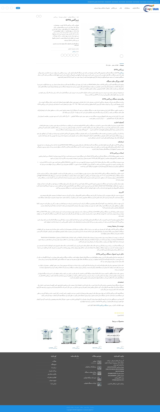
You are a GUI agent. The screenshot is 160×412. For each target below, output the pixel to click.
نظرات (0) (108, 65)
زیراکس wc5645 (53, 348)
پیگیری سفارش (52, 374)
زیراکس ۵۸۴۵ (120, 348)
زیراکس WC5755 (97, 348)
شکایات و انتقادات (70, 407)
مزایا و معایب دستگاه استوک (90, 372)
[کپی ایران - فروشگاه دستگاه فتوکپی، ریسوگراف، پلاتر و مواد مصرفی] (150, 8)
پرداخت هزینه (52, 371)
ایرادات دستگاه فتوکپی (90, 383)
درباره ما (54, 367)
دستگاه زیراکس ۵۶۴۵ (102, 305)
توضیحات (122, 65)
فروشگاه (53, 364)
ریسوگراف (127, 8)
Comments (93, 363)
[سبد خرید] (2, 8)
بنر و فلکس (114, 8)
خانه (78, 17)
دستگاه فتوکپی (136, 8)
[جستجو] (11, 8)
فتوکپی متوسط (62, 17)
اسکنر (94, 361)
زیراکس (56, 17)
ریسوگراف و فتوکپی (90, 366)
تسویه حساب (52, 380)
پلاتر (121, 8)
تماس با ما (53, 383)
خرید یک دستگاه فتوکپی (90, 377)
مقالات (54, 361)
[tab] (122, 65)
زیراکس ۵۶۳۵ (75, 348)
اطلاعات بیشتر (115, 65)
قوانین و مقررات (51, 377)
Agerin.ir (91, 409)
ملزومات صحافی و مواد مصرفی (102, 8)
